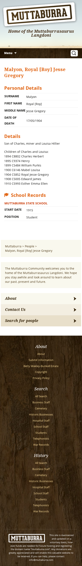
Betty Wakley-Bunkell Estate (41, 366)
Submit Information (41, 360)
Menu (8, 53)
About (10, 298)
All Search (41, 396)
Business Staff (41, 402)
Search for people (21, 321)
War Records (41, 445)
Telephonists (41, 438)
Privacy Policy (41, 378)
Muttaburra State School (26, 203)
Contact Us (15, 310)
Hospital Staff (41, 420)
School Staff (41, 426)
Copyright (41, 372)
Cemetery (41, 408)
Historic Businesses (41, 414)
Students (41, 433)
